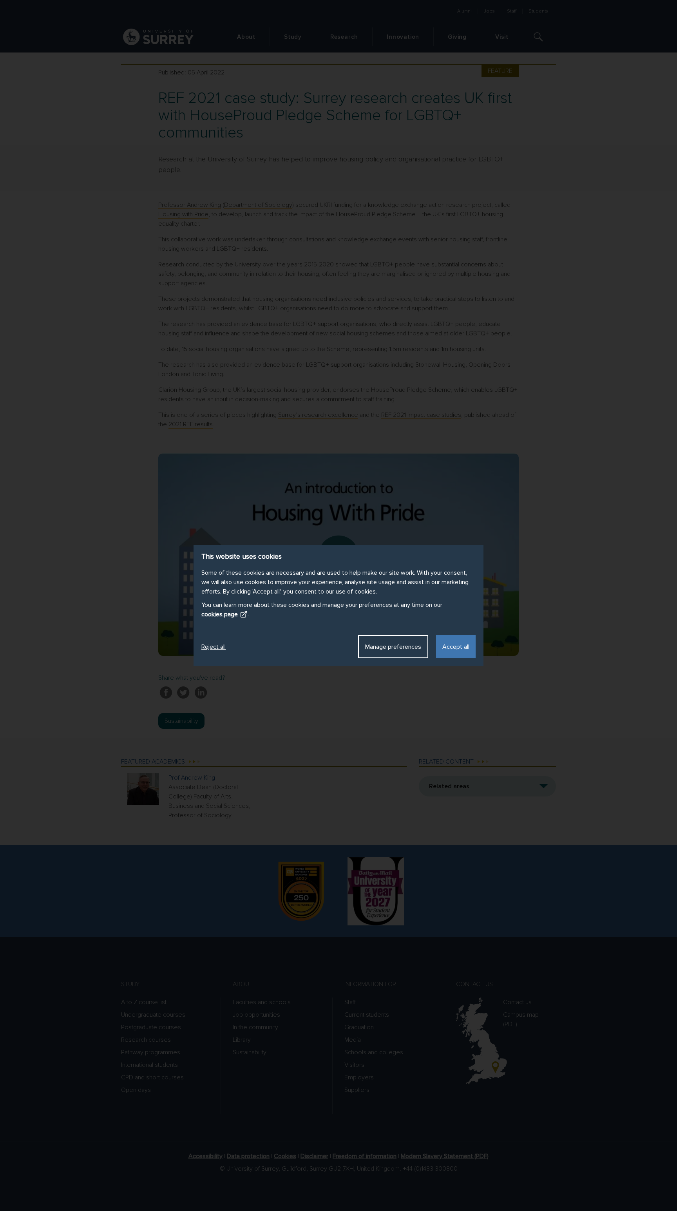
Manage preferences (393, 647)
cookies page (219, 614)
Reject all (213, 647)
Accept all (455, 647)
